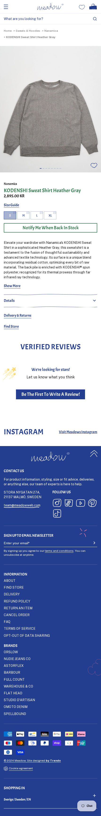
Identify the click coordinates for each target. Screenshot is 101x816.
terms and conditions (59, 550)
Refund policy (17, 601)
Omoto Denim (15, 707)
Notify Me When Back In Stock (51, 228)
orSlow (11, 652)
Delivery (12, 594)
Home (8, 30)
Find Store (11, 326)
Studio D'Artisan (19, 700)
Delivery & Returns (17, 315)
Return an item (18, 608)
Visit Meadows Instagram (78, 432)
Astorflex (13, 666)
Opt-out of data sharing (27, 635)
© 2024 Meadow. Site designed (32, 760)
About (10, 581)
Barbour (12, 672)
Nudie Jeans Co (17, 659)
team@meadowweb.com (22, 505)
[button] (41, 168)
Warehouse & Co (18, 686)
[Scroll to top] (94, 453)
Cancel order (17, 615)
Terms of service (19, 628)
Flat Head (13, 693)
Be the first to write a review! (50, 394)
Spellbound (15, 714)
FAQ (7, 622)
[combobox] (50, 19)
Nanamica (51, 30)
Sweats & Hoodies (28, 30)
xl (50, 216)
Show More (12, 286)
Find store (14, 587)
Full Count (14, 679)
